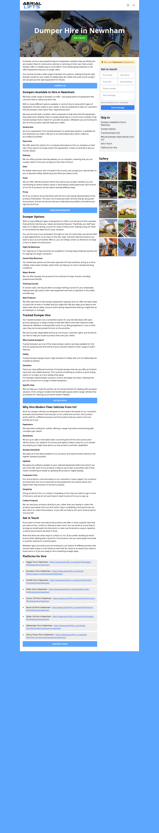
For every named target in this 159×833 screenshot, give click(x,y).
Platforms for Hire (109, 147)
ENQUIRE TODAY (60, 644)
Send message (117, 107)
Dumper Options (108, 129)
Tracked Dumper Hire (110, 133)
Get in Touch (106, 143)
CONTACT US (60, 85)
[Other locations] (128, 5)
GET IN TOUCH (60, 400)
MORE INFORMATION (60, 210)
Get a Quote (79, 38)
